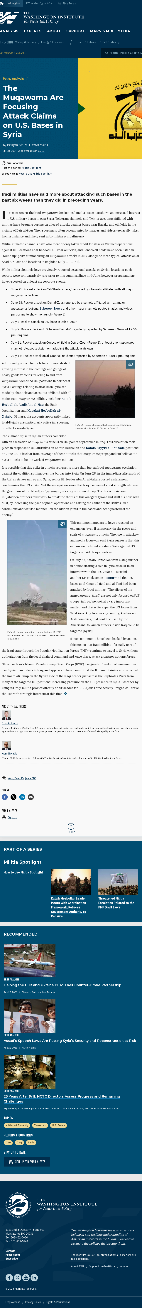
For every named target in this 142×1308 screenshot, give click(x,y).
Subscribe (12, 1258)
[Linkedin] (22, 797)
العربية (41, 151)
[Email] (31, 797)
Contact (10, 1251)
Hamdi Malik (38, 145)
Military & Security (26, 42)
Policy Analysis (14, 78)
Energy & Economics (53, 42)
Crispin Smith (17, 145)
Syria (31, 1142)
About (54, 31)
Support (75, 31)
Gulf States (109, 42)
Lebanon (92, 42)
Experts (32, 31)
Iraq (19, 1142)
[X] (13, 797)
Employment (13, 1302)
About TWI (77, 1266)
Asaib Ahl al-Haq (31, 404)
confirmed (113, 578)
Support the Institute (102, 1266)
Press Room (13, 1254)
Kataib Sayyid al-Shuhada (105, 448)
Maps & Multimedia (110, 31)
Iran (80, 42)
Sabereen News (51, 308)
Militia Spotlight (31, 168)
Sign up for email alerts (29, 1162)
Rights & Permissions (58, 1302)
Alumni (124, 1266)
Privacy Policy (33, 1302)
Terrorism (40, 1125)
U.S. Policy (58, 1125)
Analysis (9, 31)
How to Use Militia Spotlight (35, 173)
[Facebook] (5, 797)
